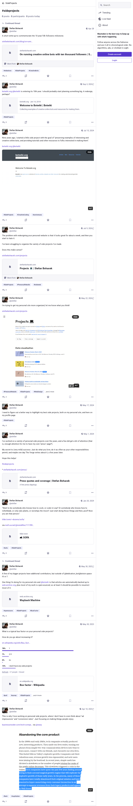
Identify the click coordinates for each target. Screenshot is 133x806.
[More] (92, 75)
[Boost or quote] (25, 75)
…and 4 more (36, 695)
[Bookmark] (70, 75)
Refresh (5, 672)
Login (114, 60)
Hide (90, 152)
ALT (90, 208)
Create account (114, 54)
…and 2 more (49, 392)
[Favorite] (48, 75)
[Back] (2, 3)
